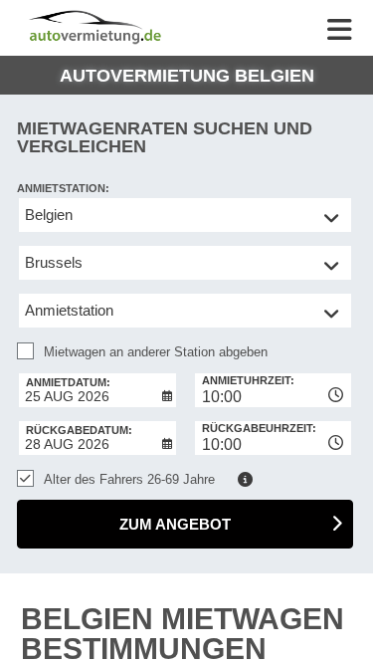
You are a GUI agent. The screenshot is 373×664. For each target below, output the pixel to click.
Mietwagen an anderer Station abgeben (156, 351)
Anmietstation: (63, 188)
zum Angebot (175, 524)
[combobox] (273, 390)
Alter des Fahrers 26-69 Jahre (129, 479)
